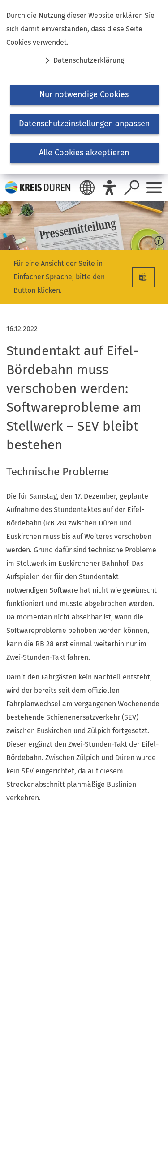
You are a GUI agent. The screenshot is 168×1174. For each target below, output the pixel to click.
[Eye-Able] (109, 187)
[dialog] (84, 87)
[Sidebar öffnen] (154, 187)
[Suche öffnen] (132, 187)
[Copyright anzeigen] (157, 239)
